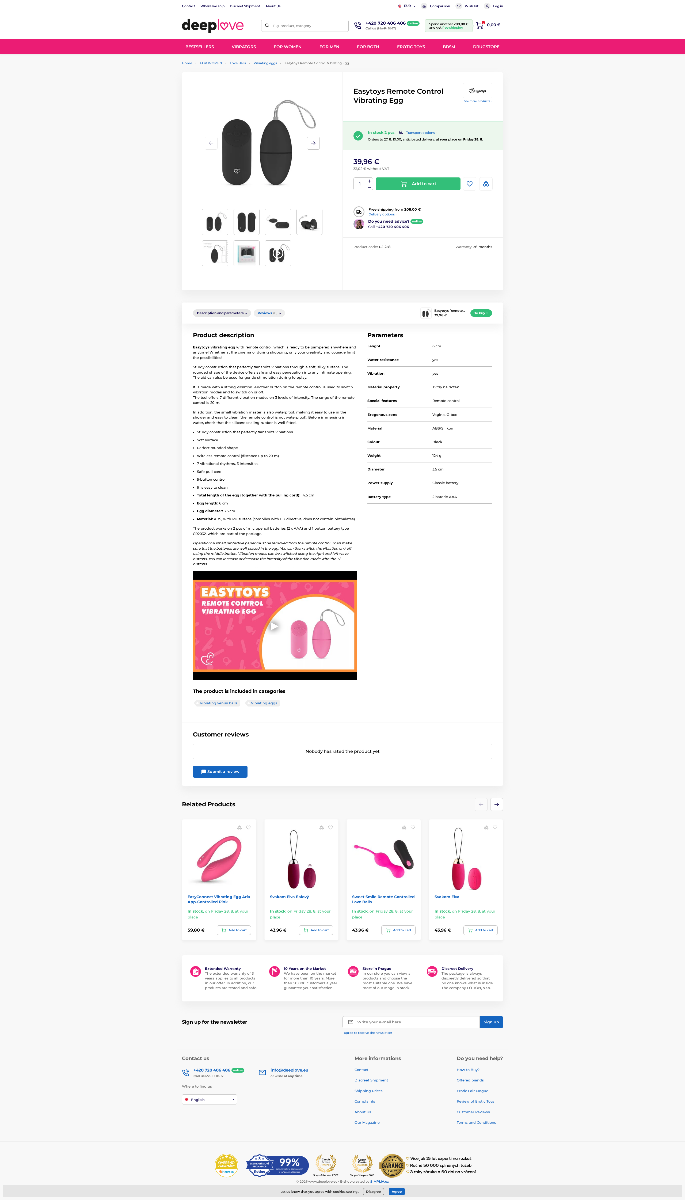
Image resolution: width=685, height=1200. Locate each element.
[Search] (267, 26)
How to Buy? (468, 1070)
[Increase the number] (369, 181)
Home (187, 63)
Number (360, 184)
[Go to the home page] (212, 25)
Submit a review (222, 771)
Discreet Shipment (245, 6)
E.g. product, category (292, 26)
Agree (397, 1192)
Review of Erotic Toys (475, 1101)
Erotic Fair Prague (472, 1091)
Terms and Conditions (476, 1122)
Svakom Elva (447, 896)
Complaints (365, 1101)
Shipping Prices (369, 1091)
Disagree (373, 1192)
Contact (188, 6)
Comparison (440, 6)
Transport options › (421, 133)
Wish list (471, 6)
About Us (272, 6)
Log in (498, 6)
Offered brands (470, 1080)
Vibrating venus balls (219, 703)
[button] (313, 143)
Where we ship (212, 6)
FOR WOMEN (211, 63)
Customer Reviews (473, 1112)
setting (351, 1192)
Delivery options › (382, 214)
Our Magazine (367, 1122)
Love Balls (238, 63)
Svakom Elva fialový (289, 896)
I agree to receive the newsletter (367, 1033)
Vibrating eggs (265, 63)
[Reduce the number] (369, 187)
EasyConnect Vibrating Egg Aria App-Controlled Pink (219, 899)
